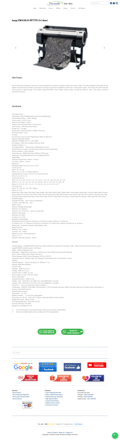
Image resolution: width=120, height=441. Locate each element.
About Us (62, 432)
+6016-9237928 (88, 394)
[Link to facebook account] (111, 3)
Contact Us (69, 432)
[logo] (60, 3)
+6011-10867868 (91, 399)
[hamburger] (3, 2)
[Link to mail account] (114, 3)
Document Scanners (52, 405)
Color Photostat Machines (53, 392)
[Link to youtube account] (117, 3)
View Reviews (78, 424)
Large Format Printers (52, 401)
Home (49, 432)
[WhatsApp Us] (115, 436)
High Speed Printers (52, 399)
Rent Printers (17, 392)
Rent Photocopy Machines (21, 394)
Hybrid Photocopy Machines (54, 396)
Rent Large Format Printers (21, 396)
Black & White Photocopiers (54, 394)
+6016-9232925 (88, 396)
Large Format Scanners (53, 403)
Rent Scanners (17, 399)
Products (55, 432)
